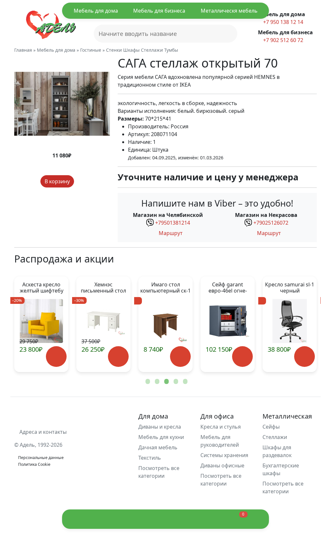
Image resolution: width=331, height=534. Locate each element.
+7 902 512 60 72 (282, 40)
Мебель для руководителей (219, 440)
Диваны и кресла (159, 426)
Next (301, 324)
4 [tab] (175, 382)
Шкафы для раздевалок (277, 451)
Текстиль (149, 457)
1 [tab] (147, 382)
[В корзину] (33, 356)
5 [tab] (184, 382)
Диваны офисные (222, 465)
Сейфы (271, 426)
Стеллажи (274, 437)
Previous (29, 324)
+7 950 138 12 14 (282, 22)
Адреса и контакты (42, 431)
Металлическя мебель (229, 10)
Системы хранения (224, 455)
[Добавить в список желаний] (80, 181)
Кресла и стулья (220, 426)
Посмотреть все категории (158, 472)
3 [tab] (166, 382)
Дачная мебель (157, 447)
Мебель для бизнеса (159, 10)
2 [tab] (156, 382)
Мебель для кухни (161, 437)
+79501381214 (172, 222)
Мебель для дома (96, 10)
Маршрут (170, 233)
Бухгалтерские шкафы (280, 469)
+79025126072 (270, 222)
